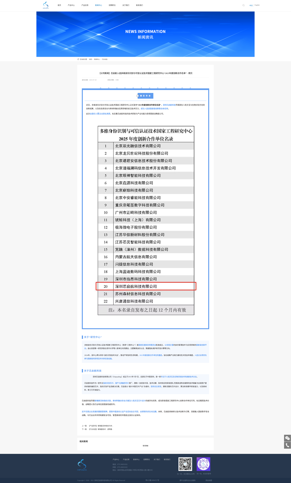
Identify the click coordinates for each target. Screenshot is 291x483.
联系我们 (167, 459)
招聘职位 (146, 459)
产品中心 (116, 459)
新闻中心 (97, 59)
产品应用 (126, 459)
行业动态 (104, 59)
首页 (90, 59)
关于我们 (157, 459)
